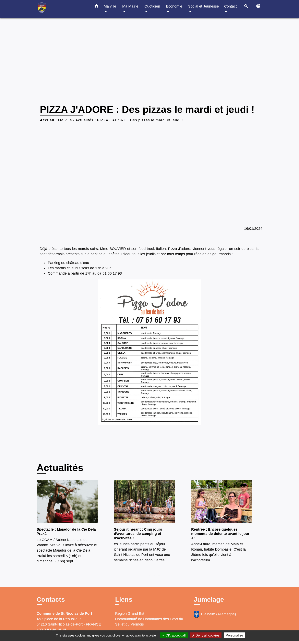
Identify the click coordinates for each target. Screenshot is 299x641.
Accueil (47, 120)
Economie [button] (174, 6)
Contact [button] (230, 6)
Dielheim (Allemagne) (218, 614)
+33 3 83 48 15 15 (51, 630)
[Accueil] (62, 9)
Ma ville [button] (110, 6)
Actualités (84, 120)
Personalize (234, 635)
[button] (96, 7)
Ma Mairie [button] (130, 6)
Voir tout (255, 466)
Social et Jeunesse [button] (203, 6)
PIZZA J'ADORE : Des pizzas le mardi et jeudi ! (140, 120)
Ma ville (65, 120)
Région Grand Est (129, 613)
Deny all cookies (207, 635)
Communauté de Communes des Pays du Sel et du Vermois (149, 621)
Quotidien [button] (152, 6)
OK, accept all (175, 635)
